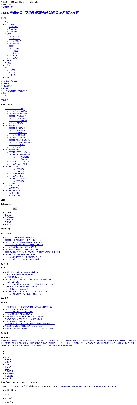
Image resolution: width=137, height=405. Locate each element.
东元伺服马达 (112, 340)
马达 (23, 343)
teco (106, 340)
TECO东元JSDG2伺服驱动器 (19, 159)
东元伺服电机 (9, 217)
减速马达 (100, 343)
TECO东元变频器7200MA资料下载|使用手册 (20, 247)
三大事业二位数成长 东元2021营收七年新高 (20, 237)
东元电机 (8, 222)
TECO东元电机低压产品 (14, 109)
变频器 (119, 340)
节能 (60, 345)
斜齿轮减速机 (67, 345)
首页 (6, 22)
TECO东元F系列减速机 (17, 135)
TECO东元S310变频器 (17, 174)
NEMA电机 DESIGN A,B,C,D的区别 (17, 289)
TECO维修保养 (14, 56)
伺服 (123, 340)
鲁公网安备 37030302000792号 (106, 386)
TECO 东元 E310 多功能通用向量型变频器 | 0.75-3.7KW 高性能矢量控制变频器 (32, 252)
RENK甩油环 (57, 340)
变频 (44, 343)
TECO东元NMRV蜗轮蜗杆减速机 (21, 142)
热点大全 (8, 378)
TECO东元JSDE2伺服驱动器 (19, 162)
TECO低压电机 (14, 36)
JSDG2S (34, 345)
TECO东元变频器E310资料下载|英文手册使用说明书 (23, 242)
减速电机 (107, 343)
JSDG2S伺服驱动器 (24, 345)
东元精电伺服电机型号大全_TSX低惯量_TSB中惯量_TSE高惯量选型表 (30, 324)
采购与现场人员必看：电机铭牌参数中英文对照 (22, 272)
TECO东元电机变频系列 (18, 116)
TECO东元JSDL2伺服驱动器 (19, 157)
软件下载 (12, 75)
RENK (9, 340)
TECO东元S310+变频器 (17, 171)
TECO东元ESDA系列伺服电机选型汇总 (19, 309)
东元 (2, 340)
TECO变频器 (13, 46)
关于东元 (8, 357)
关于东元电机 (9, 24)
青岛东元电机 (13, 29)
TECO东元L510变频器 (17, 181)
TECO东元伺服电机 (12, 149)
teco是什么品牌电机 (12, 282)
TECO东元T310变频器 (17, 169)
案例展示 (8, 63)
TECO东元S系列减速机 (17, 130)
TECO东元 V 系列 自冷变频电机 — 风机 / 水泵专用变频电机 (26, 291)
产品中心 (8, 34)
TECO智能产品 (14, 53)
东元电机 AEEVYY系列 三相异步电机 (18, 321)
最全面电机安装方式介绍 (13, 277)
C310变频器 (120, 343)
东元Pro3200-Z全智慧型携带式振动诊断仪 (19, 275)
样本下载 (12, 70)
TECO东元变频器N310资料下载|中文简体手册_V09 (23, 257)
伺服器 (73, 343)
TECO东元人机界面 (12, 186)
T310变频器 (14, 345)
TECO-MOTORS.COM (15, 386)
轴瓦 (5, 340)
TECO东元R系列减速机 (18, 128)
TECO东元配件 (14, 58)
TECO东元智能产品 (12, 188)
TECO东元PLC (14, 48)
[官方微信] (7, 7)
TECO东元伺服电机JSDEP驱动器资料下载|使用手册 (23, 240)
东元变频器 (9, 224)
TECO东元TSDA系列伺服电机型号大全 (19, 312)
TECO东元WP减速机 (17, 147)
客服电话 (8, 215)
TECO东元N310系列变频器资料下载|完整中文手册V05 (24, 245)
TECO (7, 369)
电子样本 (47, 345)
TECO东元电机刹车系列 (18, 111)
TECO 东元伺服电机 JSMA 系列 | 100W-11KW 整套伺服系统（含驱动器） (30, 279)
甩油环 (76, 340)
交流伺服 (128, 340)
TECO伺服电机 (14, 43)
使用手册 (12, 72)
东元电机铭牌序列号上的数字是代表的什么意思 (22, 287)
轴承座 (81, 340)
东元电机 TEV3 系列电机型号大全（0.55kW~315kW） (24, 319)
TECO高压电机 (14, 39)
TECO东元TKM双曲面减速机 (20, 140)
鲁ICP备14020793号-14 (63, 386)
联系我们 (8, 77)
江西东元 (8, 364)
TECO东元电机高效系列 (18, 121)
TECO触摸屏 (13, 51)
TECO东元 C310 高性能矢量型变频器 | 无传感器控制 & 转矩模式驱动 (29, 284)
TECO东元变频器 (11, 166)
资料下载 (8, 68)
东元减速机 (9, 220)
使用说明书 (39, 343)
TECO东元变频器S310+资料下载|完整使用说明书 (22, 259)
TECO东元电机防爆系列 (18, 113)
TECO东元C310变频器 (17, 176)
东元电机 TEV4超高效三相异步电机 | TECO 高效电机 (23, 326)
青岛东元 (8, 362)
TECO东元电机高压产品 (14, 123)
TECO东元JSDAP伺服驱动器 (19, 154)
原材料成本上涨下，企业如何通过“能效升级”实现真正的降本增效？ (29, 307)
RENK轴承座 (66, 340)
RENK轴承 (34, 340)
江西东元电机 (13, 31)
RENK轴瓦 (26, 340)
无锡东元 (8, 360)
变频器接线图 (30, 343)
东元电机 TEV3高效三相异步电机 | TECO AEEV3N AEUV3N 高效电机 (29, 328)
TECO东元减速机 (15, 41)
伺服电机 (5, 343)
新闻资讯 (8, 60)
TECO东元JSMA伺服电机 (18, 164)
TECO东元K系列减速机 (18, 133)
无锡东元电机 (13, 27)
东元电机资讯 (129, 343)
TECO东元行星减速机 (17, 145)
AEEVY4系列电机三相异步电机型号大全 (19, 314)
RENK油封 (48, 340)
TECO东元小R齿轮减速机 (18, 137)
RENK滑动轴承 (15, 195)
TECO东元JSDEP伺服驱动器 (19, 152)
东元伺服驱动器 (59, 343)
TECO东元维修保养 (12, 190)
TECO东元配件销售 (12, 193)
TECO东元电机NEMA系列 (19, 118)
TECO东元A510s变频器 (17, 178)
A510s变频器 (54, 345)
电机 (10, 343)
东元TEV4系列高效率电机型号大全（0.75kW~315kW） (24, 316)
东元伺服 (101, 340)
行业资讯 (68, 343)
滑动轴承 (41, 340)
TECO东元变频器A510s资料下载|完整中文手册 (21, 249)
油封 (72, 340)
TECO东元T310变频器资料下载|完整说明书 (20, 254)
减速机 (78, 343)
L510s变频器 (5, 345)
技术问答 (8, 65)
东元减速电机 (92, 343)
